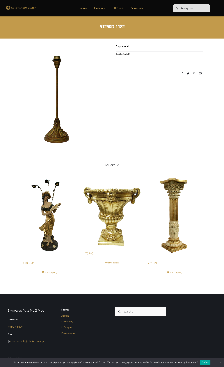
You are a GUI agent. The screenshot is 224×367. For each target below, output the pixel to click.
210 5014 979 (15, 327)
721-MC (153, 263)
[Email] (200, 73)
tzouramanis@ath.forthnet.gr (27, 341)
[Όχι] (220, 362)
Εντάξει (205, 362)
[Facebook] (182, 73)
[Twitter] (188, 73)
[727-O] (112, 209)
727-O (89, 253)
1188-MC (29, 263)
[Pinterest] (194, 73)
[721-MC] (174, 214)
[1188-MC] (49, 214)
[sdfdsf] (27, 6)
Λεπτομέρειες (50, 272)
